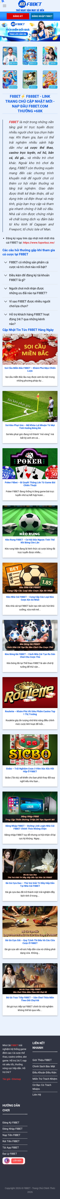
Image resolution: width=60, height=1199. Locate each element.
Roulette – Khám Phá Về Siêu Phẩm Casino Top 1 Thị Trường (30, 713)
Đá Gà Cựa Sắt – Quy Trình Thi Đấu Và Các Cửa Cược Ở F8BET (30, 942)
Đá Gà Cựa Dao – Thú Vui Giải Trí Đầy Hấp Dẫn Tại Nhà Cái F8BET (30, 884)
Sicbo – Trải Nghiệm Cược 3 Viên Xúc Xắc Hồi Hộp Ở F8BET (30, 770)
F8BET (13, 122)
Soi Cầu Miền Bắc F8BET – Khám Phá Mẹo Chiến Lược (30, 369)
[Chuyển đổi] (5, 262)
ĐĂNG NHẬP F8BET (42, 16)
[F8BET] (30, 6)
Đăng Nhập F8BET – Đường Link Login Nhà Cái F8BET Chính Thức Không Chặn (30, 827)
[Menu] (4, 6)
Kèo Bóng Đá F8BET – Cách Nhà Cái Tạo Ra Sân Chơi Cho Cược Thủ (30, 655)
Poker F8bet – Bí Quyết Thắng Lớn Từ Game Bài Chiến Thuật (30, 484)
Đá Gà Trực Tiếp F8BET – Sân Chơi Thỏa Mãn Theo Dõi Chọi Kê (30, 999)
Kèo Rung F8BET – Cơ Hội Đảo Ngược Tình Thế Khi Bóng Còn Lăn (30, 541)
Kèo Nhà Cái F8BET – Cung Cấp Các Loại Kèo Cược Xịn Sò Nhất (30, 598)
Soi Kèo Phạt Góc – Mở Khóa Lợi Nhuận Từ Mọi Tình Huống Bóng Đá (30, 427)
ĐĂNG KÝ (18, 16)
